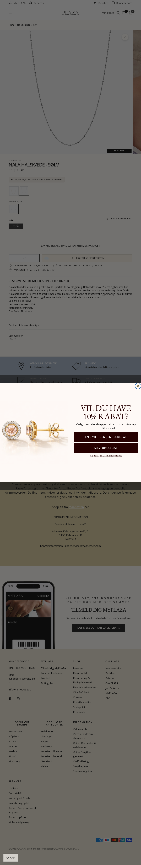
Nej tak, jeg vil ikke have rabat (106, 455)
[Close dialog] (138, 386)
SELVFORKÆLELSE (105, 448)
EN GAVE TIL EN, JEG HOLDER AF (105, 436)
